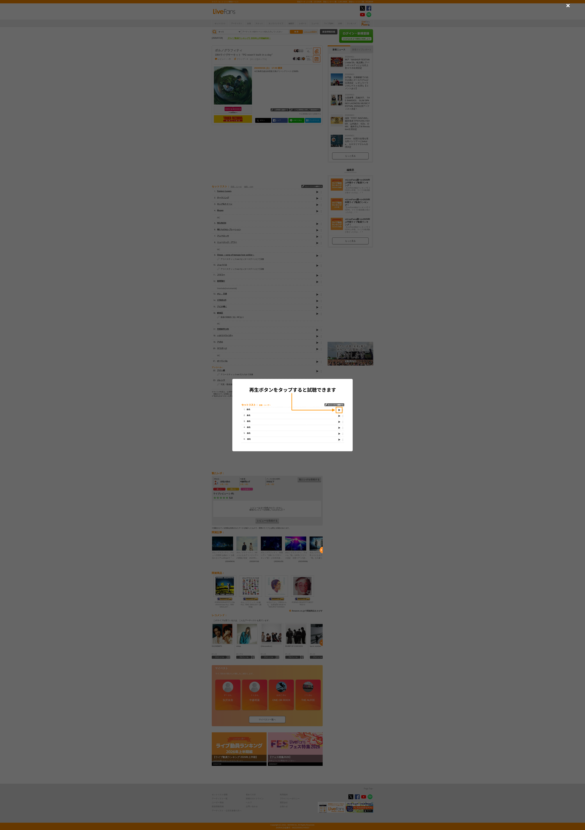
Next (321, 550)
